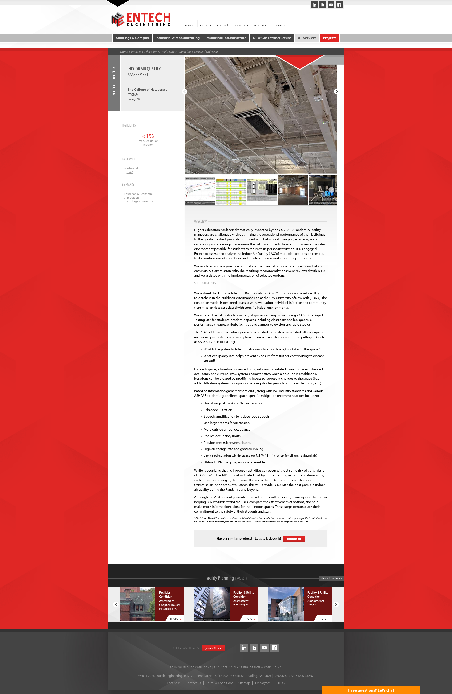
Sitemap (244, 683)
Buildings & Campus (132, 37)
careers (205, 25)
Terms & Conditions (219, 683)
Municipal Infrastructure (226, 37)
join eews (213, 648)
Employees (262, 683)
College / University (206, 51)
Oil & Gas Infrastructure (272, 37)
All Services (307, 37)
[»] (336, 91)
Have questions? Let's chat (371, 690)
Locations (174, 683)
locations (241, 25)
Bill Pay (280, 683)
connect (281, 25)
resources (261, 25)
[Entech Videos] (331, 4)
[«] (184, 91)
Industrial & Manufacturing (177, 37)
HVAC (130, 172)
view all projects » (331, 578)
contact (222, 25)
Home (124, 51)
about (189, 25)
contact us (294, 539)
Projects (329, 37)
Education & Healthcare (159, 51)
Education (184, 51)
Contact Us (193, 683)
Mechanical (131, 168)
